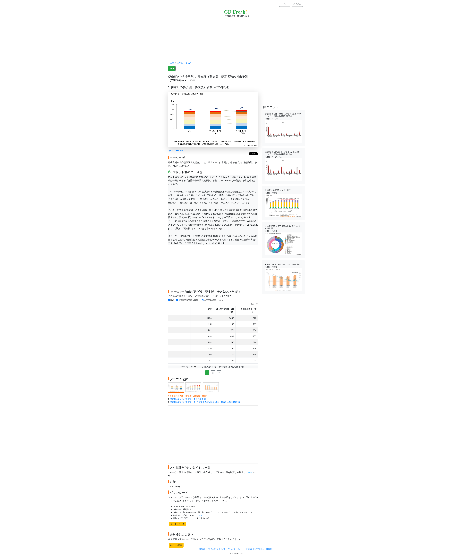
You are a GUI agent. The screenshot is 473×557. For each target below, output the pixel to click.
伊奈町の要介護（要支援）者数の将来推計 (188, 399)
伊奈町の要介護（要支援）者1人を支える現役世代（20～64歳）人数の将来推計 (205, 402)
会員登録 (297, 4)
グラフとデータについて (216, 549)
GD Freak (235, 11)
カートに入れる (178, 524)
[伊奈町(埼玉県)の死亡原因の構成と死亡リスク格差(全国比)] (283, 243)
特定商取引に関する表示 (255, 549)
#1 (171, 68)
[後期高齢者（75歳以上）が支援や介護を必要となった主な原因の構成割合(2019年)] (283, 169)
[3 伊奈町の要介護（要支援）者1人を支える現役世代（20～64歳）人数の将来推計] (211, 387)
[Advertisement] (236, 37)
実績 (173, 300)
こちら (249, 472)
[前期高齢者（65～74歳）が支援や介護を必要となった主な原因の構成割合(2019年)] (283, 131)
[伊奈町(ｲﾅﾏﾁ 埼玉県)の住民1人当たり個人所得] (283, 279)
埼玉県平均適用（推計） (189, 300)
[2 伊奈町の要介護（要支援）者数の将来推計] (193, 387)
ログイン (285, 4)
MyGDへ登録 (176, 545)
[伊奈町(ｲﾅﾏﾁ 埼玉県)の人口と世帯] (283, 205)
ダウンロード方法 (176, 150)
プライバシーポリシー (236, 549)
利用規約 (269, 549)
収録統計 (202, 549)
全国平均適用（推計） (214, 300)
